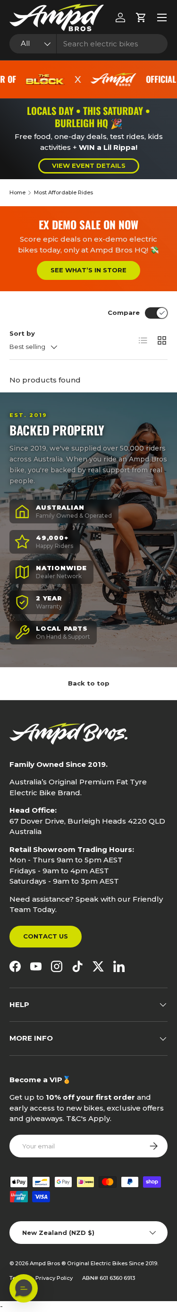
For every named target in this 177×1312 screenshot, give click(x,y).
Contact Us (45, 936)
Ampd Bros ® (48, 1263)
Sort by (22, 333)
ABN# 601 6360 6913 (108, 1278)
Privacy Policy (54, 1278)
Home (17, 192)
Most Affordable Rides (63, 192)
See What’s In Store (88, 270)
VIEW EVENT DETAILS (89, 165)
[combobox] (88, 43)
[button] (141, 17)
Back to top (89, 683)
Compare (124, 312)
